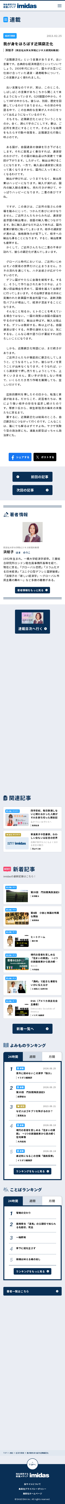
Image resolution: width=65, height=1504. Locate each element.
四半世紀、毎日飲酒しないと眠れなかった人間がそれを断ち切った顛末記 (44, 814)
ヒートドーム (38, 937)
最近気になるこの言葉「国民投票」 (35, 1155)
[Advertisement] (32, 679)
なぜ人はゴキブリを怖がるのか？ (34, 1111)
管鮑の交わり (23, 1212)
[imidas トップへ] (20, 5)
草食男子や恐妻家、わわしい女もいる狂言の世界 (44, 836)
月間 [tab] (52, 1056)
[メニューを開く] (59, 5)
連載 (11, 1453)
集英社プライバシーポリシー (32, 1488)
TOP (5, 1453)
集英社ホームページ (32, 1493)
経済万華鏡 (10, 35)
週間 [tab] (32, 1056)
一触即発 (21, 1237)
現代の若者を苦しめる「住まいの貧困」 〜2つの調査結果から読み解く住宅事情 (44, 960)
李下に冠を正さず (26, 1248)
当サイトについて (32, 1484)
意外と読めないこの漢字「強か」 (34, 1073)
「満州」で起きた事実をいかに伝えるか (44, 983)
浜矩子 (9, 50)
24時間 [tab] (13, 1056)
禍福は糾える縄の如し (28, 1259)
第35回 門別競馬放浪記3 (45, 892)
